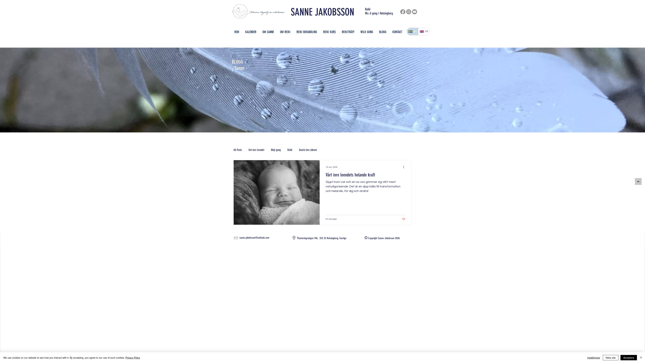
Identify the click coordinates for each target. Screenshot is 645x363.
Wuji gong (276, 150)
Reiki (289, 150)
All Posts (237, 150)
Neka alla (611, 357)
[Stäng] (641, 357)
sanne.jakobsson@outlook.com (254, 237)
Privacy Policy (132, 357)
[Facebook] (402, 11)
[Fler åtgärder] (405, 167)
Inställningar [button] (593, 357)
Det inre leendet (256, 150)
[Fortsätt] (638, 181)
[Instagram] (408, 11)
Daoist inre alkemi (308, 150)
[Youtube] (414, 11)
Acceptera (628, 357)
